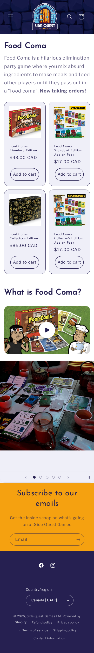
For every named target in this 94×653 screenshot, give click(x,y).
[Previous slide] (25, 477)
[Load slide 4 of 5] (53, 477)
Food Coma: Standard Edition (23, 148)
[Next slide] (68, 477)
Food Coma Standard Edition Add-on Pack (68, 150)
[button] (10, 17)
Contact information (49, 638)
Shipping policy (65, 630)
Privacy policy (68, 622)
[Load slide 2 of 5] (40, 477)
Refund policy (42, 622)
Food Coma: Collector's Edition (24, 236)
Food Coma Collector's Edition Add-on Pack (68, 238)
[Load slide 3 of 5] (47, 477)
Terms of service (35, 630)
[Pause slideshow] (88, 477)
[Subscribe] (78, 539)
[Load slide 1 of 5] (34, 477)
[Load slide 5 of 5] (60, 477)
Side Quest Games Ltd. (44, 616)
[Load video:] (47, 330)
